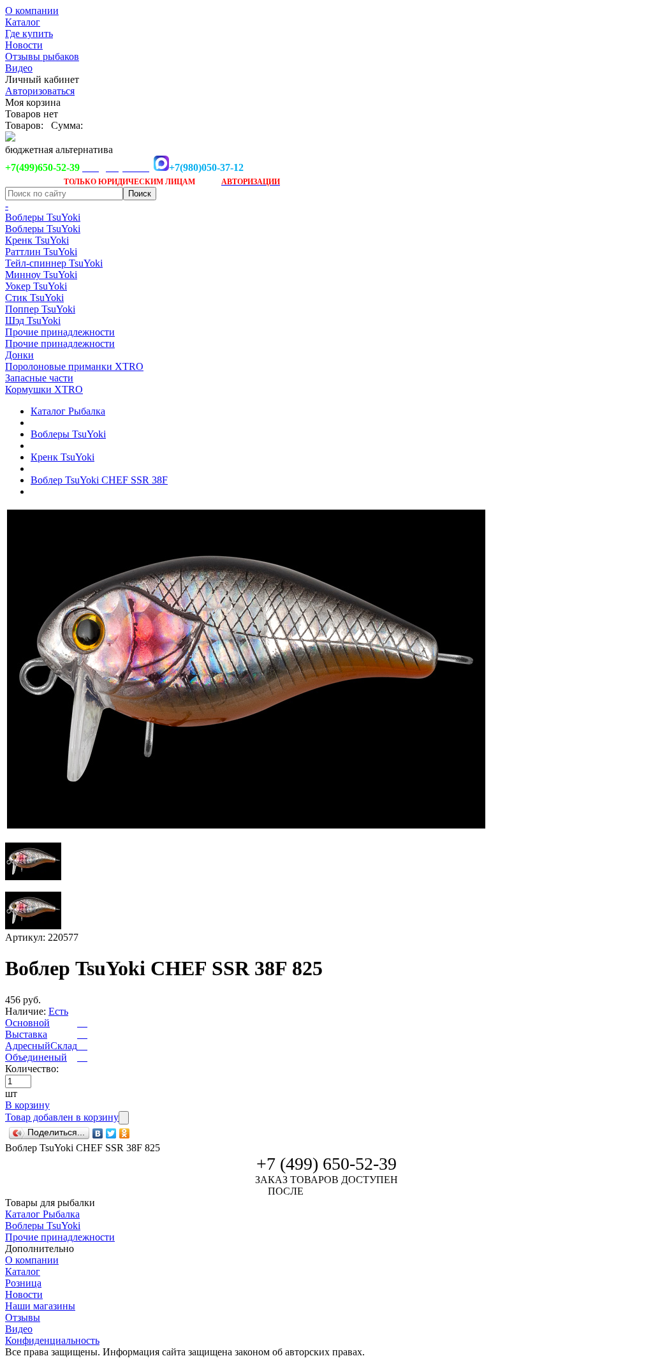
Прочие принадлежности (60, 332)
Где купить (29, 33)
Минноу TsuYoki (41, 274)
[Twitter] (111, 1133)
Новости (24, 45)
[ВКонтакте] (98, 1133)
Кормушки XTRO (44, 389)
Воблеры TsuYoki (42, 217)
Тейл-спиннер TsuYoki (54, 263)
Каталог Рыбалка (68, 411)
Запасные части (39, 377)
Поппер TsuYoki (40, 309)
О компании (32, 10)
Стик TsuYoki (34, 297)
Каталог (22, 22)
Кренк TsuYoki (37, 240)
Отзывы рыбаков (42, 56)
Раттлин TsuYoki (41, 251)
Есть (58, 1011)
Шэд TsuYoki (33, 320)
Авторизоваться (40, 90)
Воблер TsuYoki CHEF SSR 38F (99, 480)
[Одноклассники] (124, 1133)
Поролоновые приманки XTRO (74, 366)
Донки (19, 355)
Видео (19, 68)
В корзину (27, 1105)
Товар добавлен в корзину (62, 1117)
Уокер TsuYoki (36, 286)
